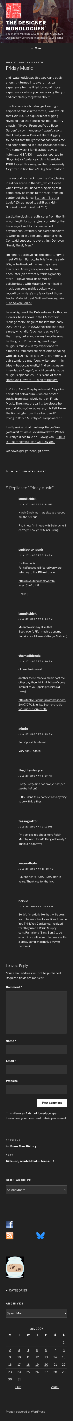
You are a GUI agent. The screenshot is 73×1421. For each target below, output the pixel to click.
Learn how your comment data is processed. (36, 1118)
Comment (14, 987)
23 (10, 1372)
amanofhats (27, 863)
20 (46, 1364)
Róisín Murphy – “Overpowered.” (40, 418)
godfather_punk (30, 550)
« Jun (18, 1387)
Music (16, 471)
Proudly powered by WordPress (25, 1411)
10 (19, 1357)
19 (37, 1364)
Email (11, 1061)
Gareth (37, 62)
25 (28, 1372)
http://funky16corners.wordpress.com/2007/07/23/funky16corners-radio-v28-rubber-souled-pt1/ (42, 704)
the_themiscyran (31, 770)
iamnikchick (27, 499)
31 (19, 1379)
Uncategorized (35, 471)
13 (46, 1357)
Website (12, 1081)
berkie (23, 901)
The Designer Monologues (26, 25)
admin (23, 728)
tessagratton (28, 821)
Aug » (55, 1387)
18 (28, 1364)
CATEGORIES (18, 1290)
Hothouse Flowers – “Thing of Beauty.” (32, 380)
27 (46, 1372)
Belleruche (57, 525)
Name (11, 1041)
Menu (38, 48)
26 (37, 1372)
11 (28, 1357)
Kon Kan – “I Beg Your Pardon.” (43, 169)
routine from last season (47, 937)
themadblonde (29, 656)
